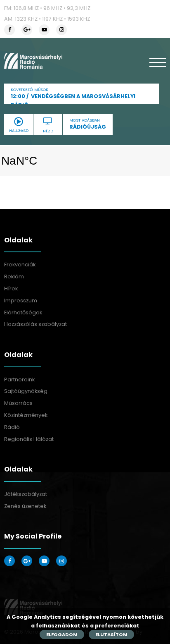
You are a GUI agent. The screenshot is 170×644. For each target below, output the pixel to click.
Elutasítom (111, 634)
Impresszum (20, 300)
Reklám (14, 276)
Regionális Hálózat (29, 439)
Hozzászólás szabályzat (35, 324)
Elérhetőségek (23, 312)
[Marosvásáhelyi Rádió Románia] (33, 60)
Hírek (11, 288)
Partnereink (19, 379)
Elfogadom (62, 634)
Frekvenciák (19, 264)
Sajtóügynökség (25, 391)
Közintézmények (25, 415)
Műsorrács (18, 403)
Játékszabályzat (25, 494)
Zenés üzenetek (25, 506)
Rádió (12, 427)
